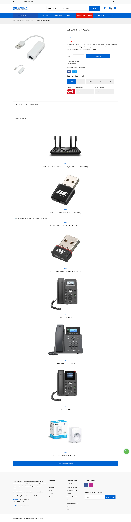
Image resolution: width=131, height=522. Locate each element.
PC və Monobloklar (72, 490)
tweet (75, 71)
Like (69, 71)
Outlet (69, 15)
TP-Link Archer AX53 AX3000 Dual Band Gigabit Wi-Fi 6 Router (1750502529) (65, 167)
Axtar (94, 8)
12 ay (109, 81)
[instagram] (91, 485)
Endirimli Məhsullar (84, 15)
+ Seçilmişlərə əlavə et (73, 61)
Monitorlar (69, 493)
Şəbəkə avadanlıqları (27, 21)
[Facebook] (86, 485)
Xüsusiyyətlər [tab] (21, 104)
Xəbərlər (101, 15)
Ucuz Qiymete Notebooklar (65, 463)
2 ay (71, 81)
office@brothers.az (23, 506)
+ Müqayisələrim (71, 64)
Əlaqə (111, 15)
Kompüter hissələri (72, 497)
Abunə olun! (110, 497)
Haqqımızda (58, 15)
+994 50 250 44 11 (28, 2)
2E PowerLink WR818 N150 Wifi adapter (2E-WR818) (65, 271)
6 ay (90, 81)
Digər (68, 509)
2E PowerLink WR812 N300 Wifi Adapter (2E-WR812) (65, 213)
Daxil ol (115, 2)
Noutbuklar (70, 484)
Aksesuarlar (70, 500)
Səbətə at (98, 56)
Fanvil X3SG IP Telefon (65, 317)
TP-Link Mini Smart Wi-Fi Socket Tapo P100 (65, 455)
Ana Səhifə (45, 15)
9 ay (100, 81)
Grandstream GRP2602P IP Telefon (65, 363)
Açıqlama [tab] (34, 104)
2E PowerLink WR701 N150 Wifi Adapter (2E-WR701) (65, 225)
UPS (68, 506)
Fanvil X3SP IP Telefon (65, 409)
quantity (69, 56)
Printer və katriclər (72, 487)
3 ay (80, 81)
